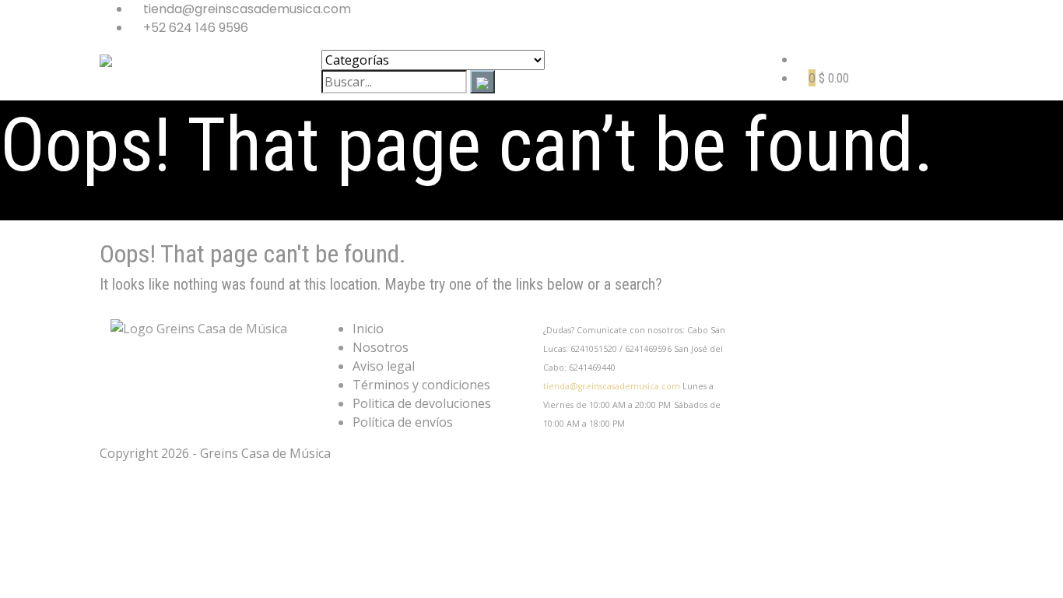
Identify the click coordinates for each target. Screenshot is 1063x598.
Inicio (368, 328)
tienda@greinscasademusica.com (611, 386)
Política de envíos (403, 422)
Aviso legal (384, 366)
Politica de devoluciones (422, 403)
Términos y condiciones (421, 384)
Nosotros (381, 347)
